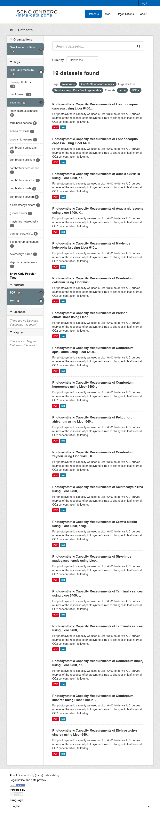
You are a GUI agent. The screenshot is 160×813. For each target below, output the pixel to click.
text (63, 127)
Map (107, 14)
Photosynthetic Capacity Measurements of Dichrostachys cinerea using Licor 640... (95, 732)
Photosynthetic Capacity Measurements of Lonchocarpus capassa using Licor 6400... (95, 106)
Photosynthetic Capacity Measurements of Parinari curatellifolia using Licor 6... (89, 315)
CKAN (16, 794)
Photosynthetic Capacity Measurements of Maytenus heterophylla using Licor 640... (91, 245)
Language (16, 800)
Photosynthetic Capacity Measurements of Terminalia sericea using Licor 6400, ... (97, 593)
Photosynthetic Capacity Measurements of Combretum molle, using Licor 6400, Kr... (97, 663)
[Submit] (139, 45)
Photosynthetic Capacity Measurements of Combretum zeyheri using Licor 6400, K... (92, 454)
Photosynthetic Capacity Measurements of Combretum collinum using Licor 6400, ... (92, 280)
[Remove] (74, 84)
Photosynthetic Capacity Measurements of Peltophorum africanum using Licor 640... (93, 419)
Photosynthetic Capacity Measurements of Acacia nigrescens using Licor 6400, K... (97, 210)
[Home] (11, 29)
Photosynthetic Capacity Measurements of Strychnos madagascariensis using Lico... (91, 558)
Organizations (125, 14)
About (143, 14)
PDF (55, 127)
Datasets (93, 14)
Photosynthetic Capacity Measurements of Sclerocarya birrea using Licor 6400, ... (97, 489)
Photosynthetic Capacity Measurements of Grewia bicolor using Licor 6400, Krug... (94, 523)
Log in (144, 3)
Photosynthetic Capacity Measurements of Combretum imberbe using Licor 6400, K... (92, 697)
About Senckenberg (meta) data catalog (34, 775)
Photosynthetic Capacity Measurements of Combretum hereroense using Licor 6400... (92, 384)
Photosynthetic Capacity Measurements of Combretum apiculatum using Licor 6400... (92, 349)
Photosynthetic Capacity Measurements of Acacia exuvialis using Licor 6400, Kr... (96, 175)
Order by (58, 60)
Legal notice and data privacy (28, 780)
